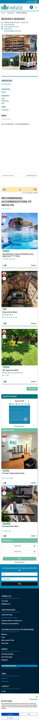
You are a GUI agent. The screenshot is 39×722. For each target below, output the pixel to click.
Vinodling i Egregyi (7, 654)
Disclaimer (4, 678)
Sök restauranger (6, 657)
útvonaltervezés (31, 175)
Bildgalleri (4, 660)
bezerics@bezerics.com (11, 26)
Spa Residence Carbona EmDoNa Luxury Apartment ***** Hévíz (18, 255)
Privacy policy (34, 699)
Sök (19, 559)
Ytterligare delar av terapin (9, 617)
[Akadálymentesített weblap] (36, 1)
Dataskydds (4, 681)
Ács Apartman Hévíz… (11, 526)
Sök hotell (32, 389)
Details (33, 265)
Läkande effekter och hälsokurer (11, 620)
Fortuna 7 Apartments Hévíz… (14, 473)
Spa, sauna (4, 643)
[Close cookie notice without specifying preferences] (37, 696)
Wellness (4, 634)
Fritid (3, 637)
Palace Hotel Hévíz (9, 312)
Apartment (6, 251)
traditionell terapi (6, 615)
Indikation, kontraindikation (10, 623)
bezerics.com (8, 29)
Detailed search (19, 426)
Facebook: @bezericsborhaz (12, 31)
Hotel (4, 309)
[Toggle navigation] (36, 7)
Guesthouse (6, 523)
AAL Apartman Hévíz (10, 370)
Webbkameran (5, 604)
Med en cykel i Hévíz (7, 640)
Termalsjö (4, 601)
